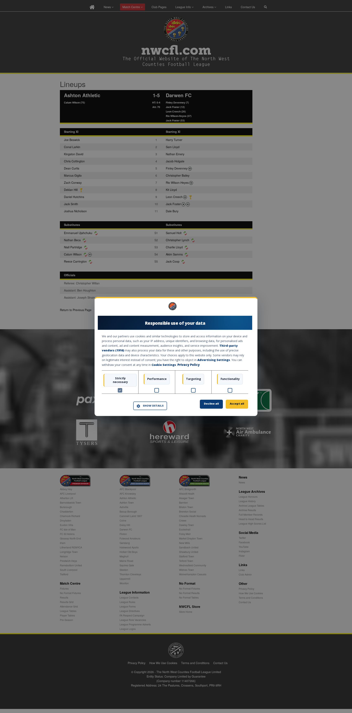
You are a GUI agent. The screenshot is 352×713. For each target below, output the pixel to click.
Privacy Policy (188, 365)
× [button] (246, 307)
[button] (150, 406)
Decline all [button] (211, 404)
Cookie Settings (164, 365)
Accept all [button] (237, 404)
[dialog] (176, 356)
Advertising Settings (213, 360)
